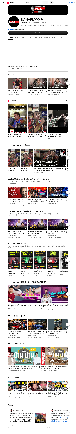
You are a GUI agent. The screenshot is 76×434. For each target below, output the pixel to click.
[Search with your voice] (52, 2)
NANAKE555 (11, 203)
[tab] (10, 37)
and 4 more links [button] (19, 29)
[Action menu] (45, 425)
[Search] (45, 2)
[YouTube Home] (11, 2)
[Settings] (62, 2)
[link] (28, 418)
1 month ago (24, 410)
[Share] (36, 425)
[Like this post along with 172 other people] (51, 425)
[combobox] (33, 2)
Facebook (12, 29)
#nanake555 (68, 421)
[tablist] (38, 37)
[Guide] (3, 2)
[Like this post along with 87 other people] (10, 425)
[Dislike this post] (15, 425)
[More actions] (26, 91)
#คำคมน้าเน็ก (60, 421)
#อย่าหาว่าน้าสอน (65, 417)
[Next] (68, 83)
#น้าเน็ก (53, 421)
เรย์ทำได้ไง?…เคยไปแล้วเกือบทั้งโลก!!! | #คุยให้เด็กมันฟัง (24, 66)
